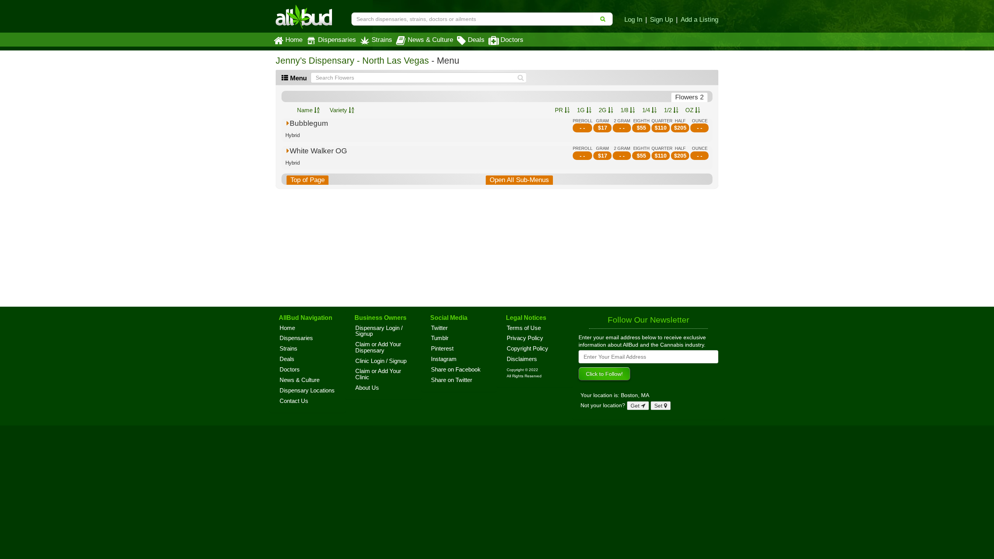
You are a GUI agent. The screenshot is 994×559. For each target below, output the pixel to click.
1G (581, 110)
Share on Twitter (451, 380)
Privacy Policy (525, 338)
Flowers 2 (689, 97)
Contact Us (294, 401)
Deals (476, 39)
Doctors (511, 39)
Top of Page (307, 180)
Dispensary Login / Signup (379, 331)
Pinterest (442, 348)
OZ (690, 110)
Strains (382, 39)
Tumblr (439, 338)
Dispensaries (337, 39)
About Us (367, 388)
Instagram (444, 359)
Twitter (439, 328)
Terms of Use (524, 328)
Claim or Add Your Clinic (378, 374)
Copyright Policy (527, 348)
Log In (633, 19)
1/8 (625, 110)
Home (293, 39)
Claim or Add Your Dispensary (378, 347)
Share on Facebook (456, 369)
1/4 (647, 110)
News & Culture (430, 39)
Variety (339, 110)
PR (560, 110)
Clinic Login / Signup (381, 361)
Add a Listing (699, 19)
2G (603, 110)
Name (305, 110)
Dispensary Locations (307, 390)
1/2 (668, 110)
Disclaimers (522, 359)
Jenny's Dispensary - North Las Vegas (352, 61)
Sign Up (661, 19)
